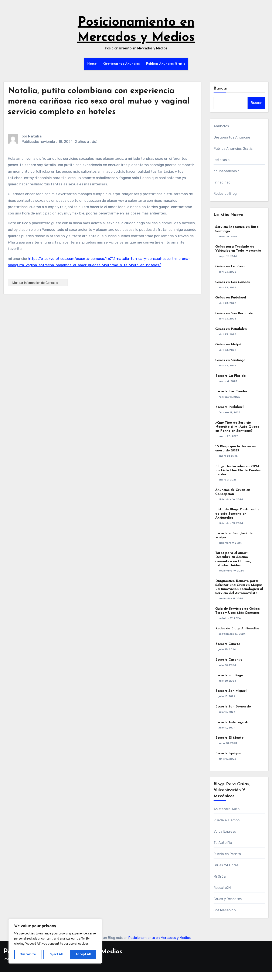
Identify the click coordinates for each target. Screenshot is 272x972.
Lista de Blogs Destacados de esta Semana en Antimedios (237, 513)
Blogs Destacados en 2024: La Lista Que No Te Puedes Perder (238, 470)
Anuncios (221, 126)
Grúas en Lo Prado (230, 266)
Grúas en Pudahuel (230, 297)
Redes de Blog (225, 194)
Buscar (221, 88)
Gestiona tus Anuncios (121, 64)
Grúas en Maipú (228, 344)
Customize (28, 954)
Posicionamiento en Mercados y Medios (159, 938)
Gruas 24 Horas (226, 865)
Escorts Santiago (229, 675)
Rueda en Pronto (227, 854)
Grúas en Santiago (230, 360)
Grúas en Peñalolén (231, 329)
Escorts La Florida (230, 376)
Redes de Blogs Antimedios (237, 628)
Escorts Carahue (228, 659)
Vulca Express (225, 831)
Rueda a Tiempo (227, 820)
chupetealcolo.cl (227, 171)
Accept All (83, 954)
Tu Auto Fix (223, 843)
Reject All (56, 954)
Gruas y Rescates (228, 899)
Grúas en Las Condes (232, 282)
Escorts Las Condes (231, 391)
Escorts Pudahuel (229, 407)
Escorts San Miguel (230, 691)
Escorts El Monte (229, 738)
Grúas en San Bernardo (234, 313)
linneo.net (222, 182)
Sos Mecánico (225, 910)
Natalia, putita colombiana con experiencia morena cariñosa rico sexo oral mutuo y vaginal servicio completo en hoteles (99, 101)
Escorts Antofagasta (232, 722)
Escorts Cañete (227, 644)
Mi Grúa (220, 876)
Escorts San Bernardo (233, 706)
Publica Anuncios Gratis (165, 64)
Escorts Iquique (228, 753)
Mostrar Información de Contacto (35, 282)
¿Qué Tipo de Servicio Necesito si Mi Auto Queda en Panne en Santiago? (237, 427)
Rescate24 (222, 888)
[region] (55, 941)
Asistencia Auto (227, 809)
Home (92, 64)
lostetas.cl (222, 160)
